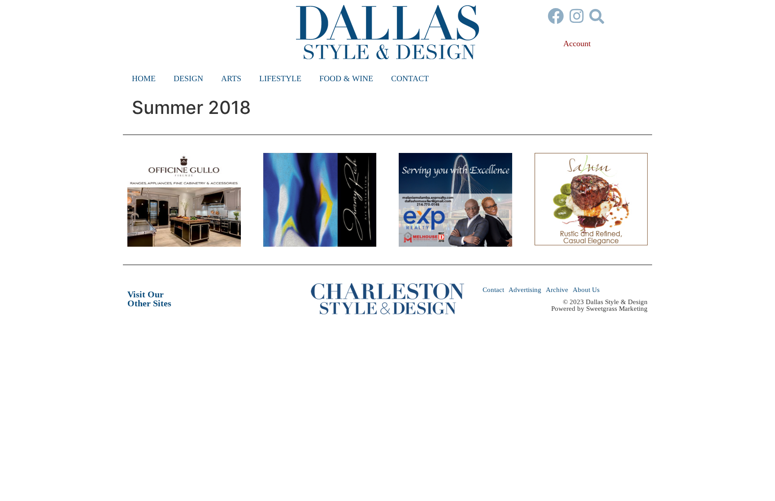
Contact (410, 78)
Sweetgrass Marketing (617, 308)
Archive (557, 289)
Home (144, 78)
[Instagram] (577, 16)
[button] (596, 16)
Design (188, 78)
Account (577, 43)
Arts (231, 78)
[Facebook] (556, 16)
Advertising (525, 289)
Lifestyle (280, 78)
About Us (586, 289)
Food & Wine (346, 78)
